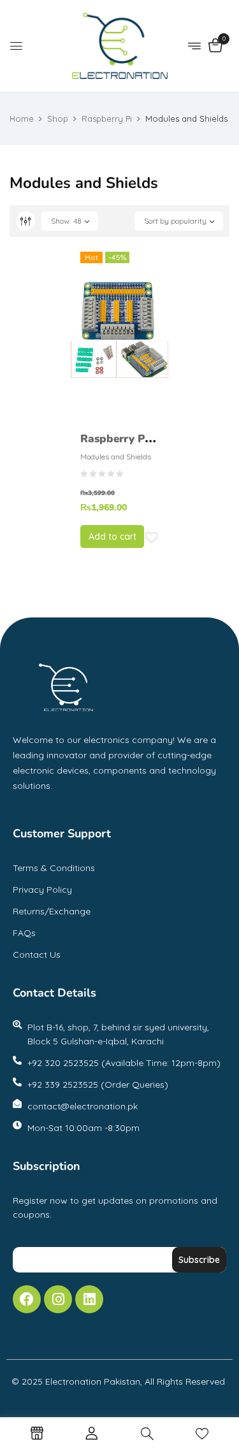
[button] (215, 46)
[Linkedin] (89, 1299)
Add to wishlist (151, 538)
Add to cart (112, 536)
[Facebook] (27, 1299)
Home (22, 118)
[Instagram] (58, 1299)
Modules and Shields (115, 456)
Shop (57, 118)
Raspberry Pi (107, 118)
